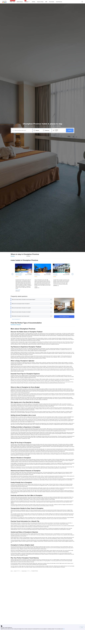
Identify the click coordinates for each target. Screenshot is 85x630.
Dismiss (81, 627)
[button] (32, 299)
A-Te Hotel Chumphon (55, 274)
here (64, 628)
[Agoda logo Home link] (4, 2)
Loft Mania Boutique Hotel (37, 274)
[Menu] (82, 1)
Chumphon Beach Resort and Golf (19, 274)
